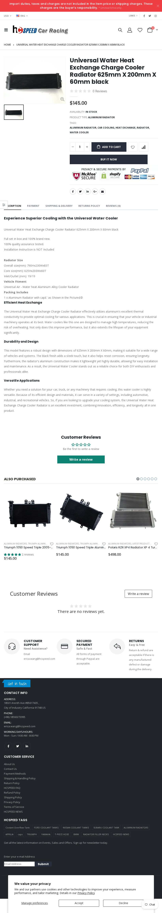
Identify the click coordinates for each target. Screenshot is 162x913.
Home (7, 44)
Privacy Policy (86, 893)
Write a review (81, 459)
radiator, (143, 127)
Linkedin (27, 746)
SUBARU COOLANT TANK (106, 827)
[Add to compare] (143, 147)
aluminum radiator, (84, 127)
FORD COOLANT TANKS (46, 827)
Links (132, 15)
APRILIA (9, 834)
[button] (138, 479)
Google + (95, 191)
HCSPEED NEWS (121, 834)
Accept (79, 903)
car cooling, (107, 127)
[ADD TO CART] (47, 495)
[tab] (12, 206)
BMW (76, 834)
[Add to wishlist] (133, 147)
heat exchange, (126, 127)
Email (102, 191)
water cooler (79, 132)
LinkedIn (88, 191)
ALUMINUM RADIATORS (136, 827)
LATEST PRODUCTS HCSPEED (146, 543)
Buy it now (109, 159)
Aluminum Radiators (15, 543)
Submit (43, 864)
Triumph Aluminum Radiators (44, 543)
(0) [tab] (113, 206)
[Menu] (6, 29)
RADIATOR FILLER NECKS (96, 834)
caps (20, 834)
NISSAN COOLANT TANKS (76, 827)
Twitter (80, 191)
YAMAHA (45, 834)
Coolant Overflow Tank (18, 827)
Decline (123, 903)
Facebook (73, 191)
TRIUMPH (32, 834)
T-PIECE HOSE (62, 834)
